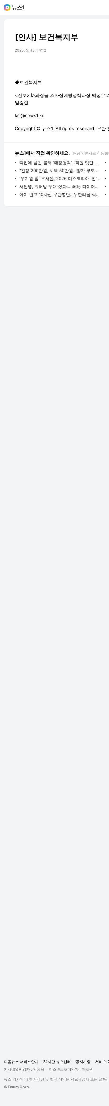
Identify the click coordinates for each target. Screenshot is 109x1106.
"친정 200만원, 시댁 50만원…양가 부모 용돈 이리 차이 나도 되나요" (60, 170)
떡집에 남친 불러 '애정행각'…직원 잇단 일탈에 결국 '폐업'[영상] (60, 162)
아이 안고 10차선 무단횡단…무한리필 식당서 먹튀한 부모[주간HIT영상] (60, 194)
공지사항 (83, 1061)
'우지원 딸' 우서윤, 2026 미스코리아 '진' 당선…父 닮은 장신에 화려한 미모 (60, 178)
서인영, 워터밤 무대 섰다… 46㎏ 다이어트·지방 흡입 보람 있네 (60, 186)
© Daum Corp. (17, 1086)
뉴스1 (18, 7)
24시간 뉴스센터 (57, 1061)
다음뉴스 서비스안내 (21, 1061)
